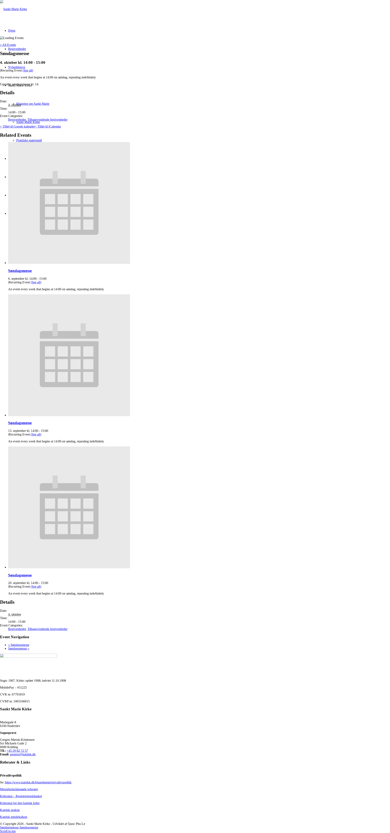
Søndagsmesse (20, 271)
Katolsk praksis (10, 810)
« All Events (8, 45)
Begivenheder (17, 119)
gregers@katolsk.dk (23, 754)
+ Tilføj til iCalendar (48, 126)
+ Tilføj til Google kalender (17, 126)
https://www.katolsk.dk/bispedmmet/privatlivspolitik (38, 782)
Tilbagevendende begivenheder (47, 119)
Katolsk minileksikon (13, 817)
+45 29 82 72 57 (17, 750)
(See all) (28, 70)
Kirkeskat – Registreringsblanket (21, 796)
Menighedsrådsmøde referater (19, 789)
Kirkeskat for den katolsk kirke (20, 803)
